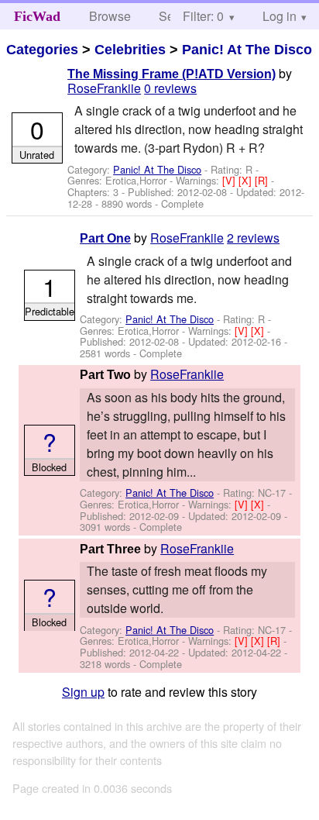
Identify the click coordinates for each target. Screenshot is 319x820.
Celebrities (130, 49)
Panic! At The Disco (247, 49)
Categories (42, 49)
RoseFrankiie (104, 88)
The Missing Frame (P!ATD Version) (171, 74)
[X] (246, 180)
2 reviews (253, 237)
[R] (263, 180)
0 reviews (170, 88)
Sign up (83, 692)
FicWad (37, 16)
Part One (105, 238)
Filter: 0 (203, 16)
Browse (110, 16)
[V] (230, 180)
